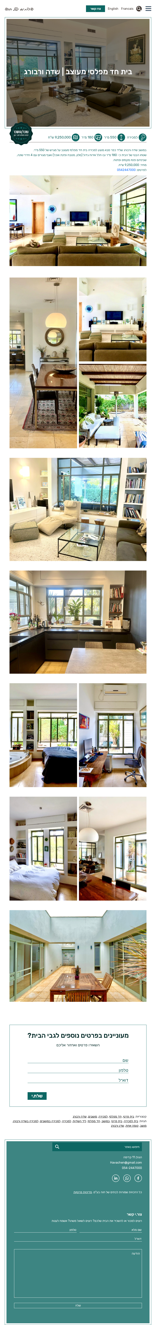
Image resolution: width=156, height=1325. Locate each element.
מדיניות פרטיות (82, 1192)
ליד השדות (79, 1121)
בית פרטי (128, 1116)
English (113, 9)
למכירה (103, 1116)
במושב (106, 1121)
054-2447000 (132, 1168)
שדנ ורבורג (117, 1126)
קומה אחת (132, 1126)
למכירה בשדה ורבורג (25, 1121)
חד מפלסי (115, 1116)
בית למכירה (131, 1121)
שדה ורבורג (80, 1116)
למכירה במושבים (50, 1121)
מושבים (92, 1116)
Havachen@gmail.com (126, 1162)
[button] (148, 8)
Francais (127, 9)
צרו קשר (95, 9)
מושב (143, 1126)
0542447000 (126, 170)
